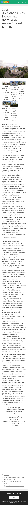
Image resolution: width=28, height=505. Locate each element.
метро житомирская (10, 477)
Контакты (18, 493)
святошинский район (8, 479)
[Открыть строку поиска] (18, 2)
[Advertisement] (14, 43)
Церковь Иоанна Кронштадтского (14, 486)
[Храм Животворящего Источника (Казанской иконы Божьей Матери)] (6, 84)
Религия (6, 475)
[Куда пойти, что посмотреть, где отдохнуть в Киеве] (5, 2)
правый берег (21, 477)
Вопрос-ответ (10, 493)
